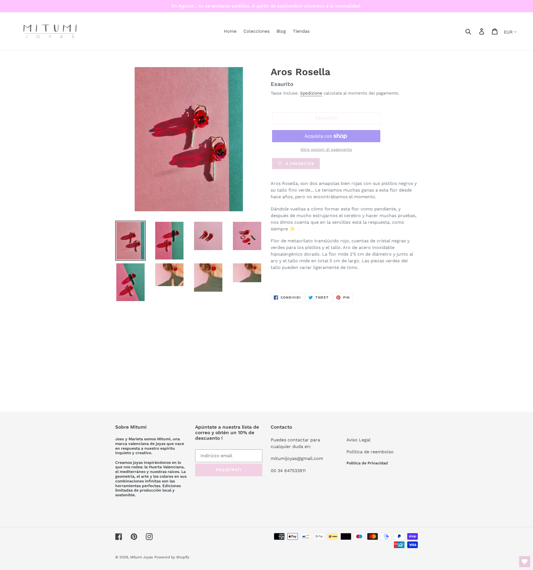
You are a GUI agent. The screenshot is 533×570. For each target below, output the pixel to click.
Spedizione (311, 93)
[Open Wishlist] (524, 561)
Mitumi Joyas (141, 557)
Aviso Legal (358, 439)
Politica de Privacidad (367, 463)
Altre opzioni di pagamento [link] (326, 149)
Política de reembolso (370, 451)
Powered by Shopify (171, 557)
